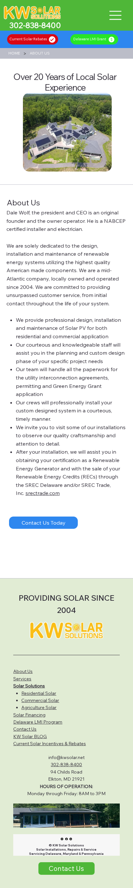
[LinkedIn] (70, 838)
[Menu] (115, 15)
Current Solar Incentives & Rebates (49, 743)
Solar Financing (29, 715)
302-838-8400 (66, 764)
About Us (23, 671)
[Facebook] (66, 838)
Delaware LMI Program (37, 722)
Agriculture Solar (38, 707)
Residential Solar (38, 693)
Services (22, 679)
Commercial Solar (40, 700)
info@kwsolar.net (66, 757)
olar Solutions (30, 686)
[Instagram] (62, 838)
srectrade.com (43, 493)
